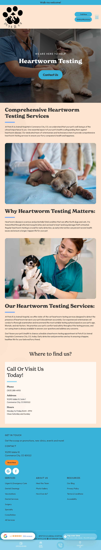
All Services (10, 520)
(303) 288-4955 (14, 390)
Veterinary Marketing (59, 539)
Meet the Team (42, 483)
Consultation (10, 515)
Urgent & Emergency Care (16, 483)
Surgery (8, 504)
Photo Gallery (42, 488)
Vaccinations (10, 494)
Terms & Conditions (75, 494)
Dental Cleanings (12, 488)
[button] (97, 16)
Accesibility (72, 499)
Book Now (12, 462)
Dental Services (11, 499)
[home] (13, 17)
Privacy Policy (73, 488)
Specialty (9, 509)
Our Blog (71, 483)
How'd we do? (42, 494)
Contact (10, 446)
